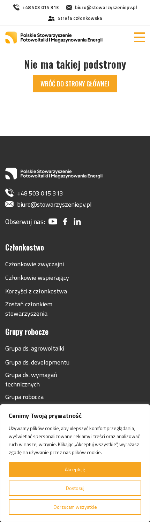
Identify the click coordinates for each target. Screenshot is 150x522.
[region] (75, 463)
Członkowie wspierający (37, 277)
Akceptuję (75, 469)
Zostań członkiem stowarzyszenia (28, 308)
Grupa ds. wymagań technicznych (31, 379)
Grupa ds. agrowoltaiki (34, 348)
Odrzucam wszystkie (75, 507)
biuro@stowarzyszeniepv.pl (106, 7)
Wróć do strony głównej (75, 83)
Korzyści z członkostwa (36, 291)
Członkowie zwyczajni (34, 264)
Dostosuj (75, 488)
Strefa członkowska (80, 18)
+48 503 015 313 (40, 7)
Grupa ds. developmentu (37, 362)
